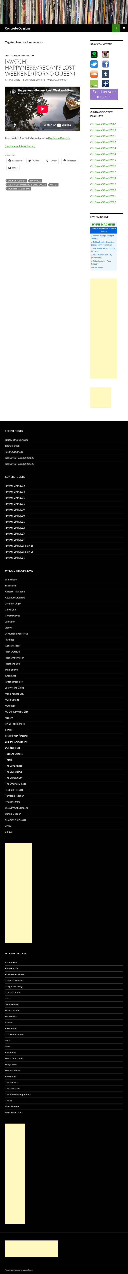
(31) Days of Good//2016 (103, 166)
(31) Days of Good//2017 (103, 172)
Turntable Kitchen (14, 795)
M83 (7, 1040)
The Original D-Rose (15, 783)
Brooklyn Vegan (13, 603)
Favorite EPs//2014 (15, 491)
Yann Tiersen (12, 1106)
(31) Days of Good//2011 (103, 136)
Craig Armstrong (13, 986)
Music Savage (12, 699)
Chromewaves (12, 615)
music (14, 55)
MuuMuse (10, 705)
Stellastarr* (11, 1076)
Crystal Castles (13, 992)
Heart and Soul (12, 663)
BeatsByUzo (11, 968)
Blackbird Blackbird (14, 974)
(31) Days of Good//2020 (103, 190)
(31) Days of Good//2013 (103, 148)
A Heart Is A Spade (15, 591)
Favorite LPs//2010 (15, 515)
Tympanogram (12, 801)
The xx (8, 1100)
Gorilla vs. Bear (12, 645)
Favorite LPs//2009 (15, 509)
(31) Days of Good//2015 (103, 160)
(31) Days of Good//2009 (103, 124)
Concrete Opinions (17, 28)
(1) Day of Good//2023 (16, 439)
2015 (7, 55)
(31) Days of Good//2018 (103, 178)
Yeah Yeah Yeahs (14, 1112)
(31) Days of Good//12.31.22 (19, 457)
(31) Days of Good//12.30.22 (19, 463)
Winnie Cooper (13, 813)
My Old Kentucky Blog (16, 711)
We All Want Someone (16, 807)
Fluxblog (9, 639)
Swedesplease (12, 747)
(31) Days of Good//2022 (103, 202)
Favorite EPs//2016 (15, 503)
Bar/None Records (59, 138)
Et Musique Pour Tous (16, 633)
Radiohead (10, 1052)
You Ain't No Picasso (15, 819)
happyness (35, 181)
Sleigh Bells (11, 1064)
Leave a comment (59, 80)
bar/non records (17, 181)
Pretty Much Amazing (16, 735)
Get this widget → (98, 267)
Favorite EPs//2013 (15, 485)
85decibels (10, 585)
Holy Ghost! (11, 1016)
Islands (8, 1022)
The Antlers (11, 1082)
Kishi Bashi (10, 1028)
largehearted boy (14, 681)
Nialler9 (9, 717)
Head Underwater (14, 657)
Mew (7, 1046)
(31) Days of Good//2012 (103, 142)
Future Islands (12, 1010)
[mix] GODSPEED (14, 451)
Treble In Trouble (14, 789)
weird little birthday (19, 189)
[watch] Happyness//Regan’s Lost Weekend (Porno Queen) (40, 67)
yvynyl (8, 825)
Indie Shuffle (11, 669)
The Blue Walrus (13, 771)
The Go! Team (12, 1088)
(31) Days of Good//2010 (103, 130)
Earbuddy (10, 621)
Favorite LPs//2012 (15, 527)
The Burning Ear (13, 777)
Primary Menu (124, 28)
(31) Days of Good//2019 (103, 184)
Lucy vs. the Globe (14, 687)
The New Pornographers (18, 1094)
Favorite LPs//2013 (15, 533)
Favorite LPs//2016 (15, 557)
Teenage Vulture (14, 753)
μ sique (8, 831)
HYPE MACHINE (103, 224)
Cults (8, 998)
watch (30, 55)
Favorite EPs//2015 (15, 497)
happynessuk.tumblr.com (20, 146)
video (21, 55)
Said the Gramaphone (16, 741)
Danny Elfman (12, 1004)
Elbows (8, 627)
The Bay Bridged (13, 765)
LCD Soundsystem (14, 1034)
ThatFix (9, 759)
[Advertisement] (103, 329)
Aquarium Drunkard (15, 597)
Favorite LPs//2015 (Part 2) (19, 551)
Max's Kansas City (14, 693)
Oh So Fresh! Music (15, 723)
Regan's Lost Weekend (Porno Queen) (27, 185)
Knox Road (10, 675)
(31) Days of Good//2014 (103, 154)
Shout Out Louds (14, 1058)
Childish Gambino (14, 980)
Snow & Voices (12, 1070)
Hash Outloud (12, 651)
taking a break (12, 445)
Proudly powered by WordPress (19, 1270)
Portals (8, 729)
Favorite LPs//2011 (15, 521)
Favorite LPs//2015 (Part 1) (19, 545)
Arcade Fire (11, 962)
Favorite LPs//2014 (15, 539)
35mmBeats (11, 579)
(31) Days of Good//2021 (103, 196)
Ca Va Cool (10, 609)
